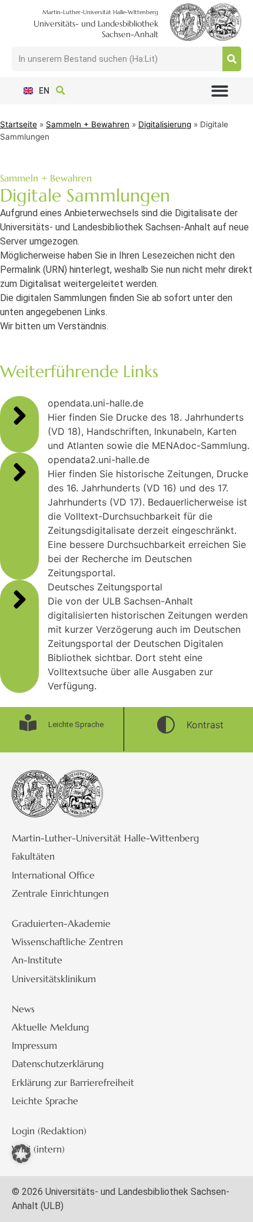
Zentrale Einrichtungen (60, 893)
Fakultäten (33, 856)
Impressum (34, 1045)
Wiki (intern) (38, 1149)
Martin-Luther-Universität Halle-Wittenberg (105, 838)
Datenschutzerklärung (58, 1063)
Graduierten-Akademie (61, 923)
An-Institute (37, 960)
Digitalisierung (164, 124)
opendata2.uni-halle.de (98, 459)
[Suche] (231, 59)
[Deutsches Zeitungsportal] (19, 599)
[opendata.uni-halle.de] (19, 415)
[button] (220, 91)
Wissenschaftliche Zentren (67, 941)
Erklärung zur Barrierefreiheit (73, 1082)
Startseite (18, 124)
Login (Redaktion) (49, 1131)
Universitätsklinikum (54, 979)
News (23, 1009)
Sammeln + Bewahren (87, 124)
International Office (53, 875)
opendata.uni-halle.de (96, 403)
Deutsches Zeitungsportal (105, 587)
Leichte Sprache (45, 1101)
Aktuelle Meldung (50, 1027)
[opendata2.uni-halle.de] (19, 472)
